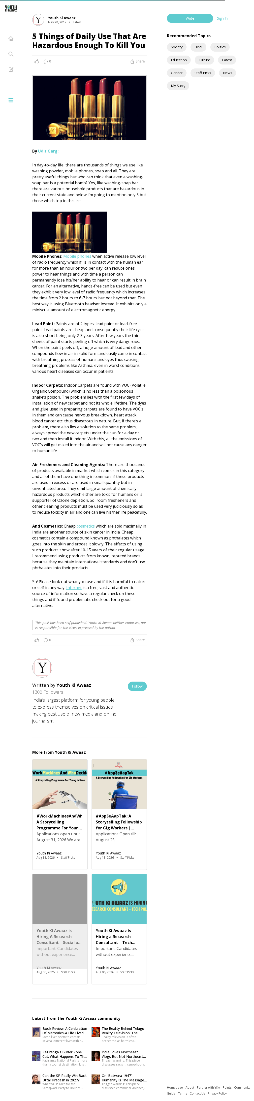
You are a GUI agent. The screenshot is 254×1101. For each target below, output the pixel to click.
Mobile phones (77, 256)
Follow (137, 686)
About (190, 1087)
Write (190, 18)
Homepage (175, 1087)
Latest (227, 60)
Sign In (222, 18)
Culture (204, 60)
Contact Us (198, 1093)
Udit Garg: (48, 151)
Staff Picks (202, 72)
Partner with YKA (209, 1087)
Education (179, 60)
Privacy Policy (217, 1093)
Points (227, 1087)
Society (177, 47)
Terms (183, 1093)
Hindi (198, 47)
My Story (178, 85)
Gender (177, 72)
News (227, 72)
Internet (74, 587)
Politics (220, 47)
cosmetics (86, 526)
